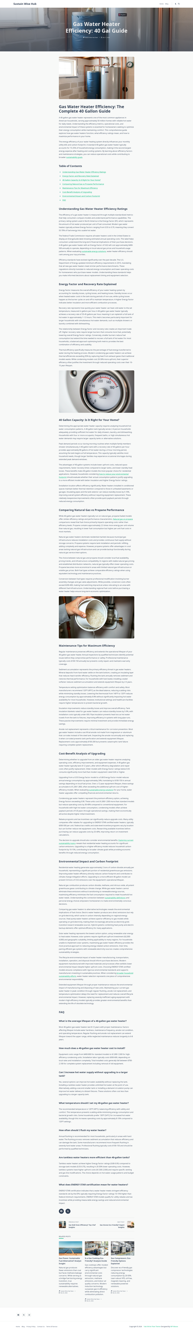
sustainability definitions (115, 898)
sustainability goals (74, 157)
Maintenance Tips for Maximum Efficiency (80, 188)
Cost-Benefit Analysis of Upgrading (77, 192)
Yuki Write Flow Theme (152, 1326)
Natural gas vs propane (123, 519)
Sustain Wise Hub (24, 4)
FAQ (64, 200)
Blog (166, 4)
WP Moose (174, 1326)
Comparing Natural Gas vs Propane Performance (83, 184)
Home (161, 4)
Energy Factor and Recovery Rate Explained (80, 176)
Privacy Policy (31, 1326)
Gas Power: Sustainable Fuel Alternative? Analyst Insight (70, 1261)
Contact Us (41, 1326)
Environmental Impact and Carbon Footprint (81, 196)
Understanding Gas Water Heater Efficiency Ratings (84, 172)
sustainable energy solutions (94, 251)
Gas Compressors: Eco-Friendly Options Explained (121, 1261)
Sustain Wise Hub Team (91, 37)
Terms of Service (51, 1326)
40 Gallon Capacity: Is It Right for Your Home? (81, 180)
